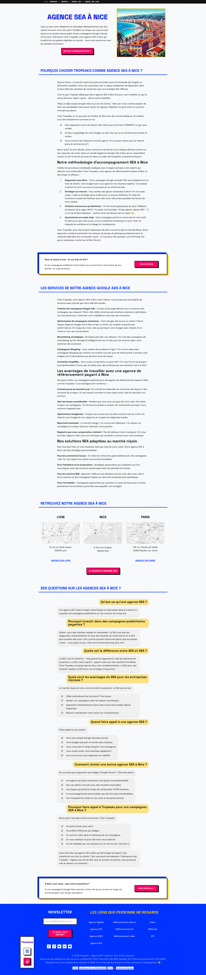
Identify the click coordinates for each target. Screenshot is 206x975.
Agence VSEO (96, 936)
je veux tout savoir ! (60, 933)
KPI (152, 936)
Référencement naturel (124, 922)
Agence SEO (96, 929)
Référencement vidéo (124, 936)
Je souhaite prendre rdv (103, 570)
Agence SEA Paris (145, 560)
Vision (153, 922)
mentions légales (125, 968)
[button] (27, 961)
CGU (75, 968)
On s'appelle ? (146, 888)
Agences (64, 1)
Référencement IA (124, 929)
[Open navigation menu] (27, 951)
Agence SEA (76, 1)
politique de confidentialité (93, 968)
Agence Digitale (96, 922)
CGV (110, 968)
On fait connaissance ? (77, 51)
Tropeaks (53, 1)
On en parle (146, 264)
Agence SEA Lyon (60, 560)
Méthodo (152, 929)
